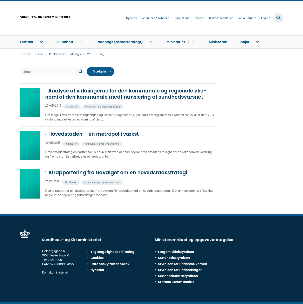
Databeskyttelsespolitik (108, 264)
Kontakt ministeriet (55, 272)
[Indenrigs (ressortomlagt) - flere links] (150, 42)
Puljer (245, 42)
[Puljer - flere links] (257, 42)
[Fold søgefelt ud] (278, 18)
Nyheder (97, 270)
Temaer (27, 42)
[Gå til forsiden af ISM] (45, 17)
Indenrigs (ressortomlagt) (120, 42)
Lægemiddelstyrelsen (176, 252)
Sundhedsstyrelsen (174, 258)
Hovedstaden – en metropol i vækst (93, 134)
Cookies (97, 258)
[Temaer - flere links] (41, 42)
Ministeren (218, 42)
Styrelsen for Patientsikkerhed (182, 264)
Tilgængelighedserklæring (108, 252)
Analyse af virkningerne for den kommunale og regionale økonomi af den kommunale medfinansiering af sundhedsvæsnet (125, 94)
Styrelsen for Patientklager (180, 270)
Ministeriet (176, 42)
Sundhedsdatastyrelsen (178, 276)
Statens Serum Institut (176, 282)
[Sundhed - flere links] (80, 42)
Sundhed (65, 42)
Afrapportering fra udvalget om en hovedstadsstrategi (117, 173)
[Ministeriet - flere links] (192, 42)
